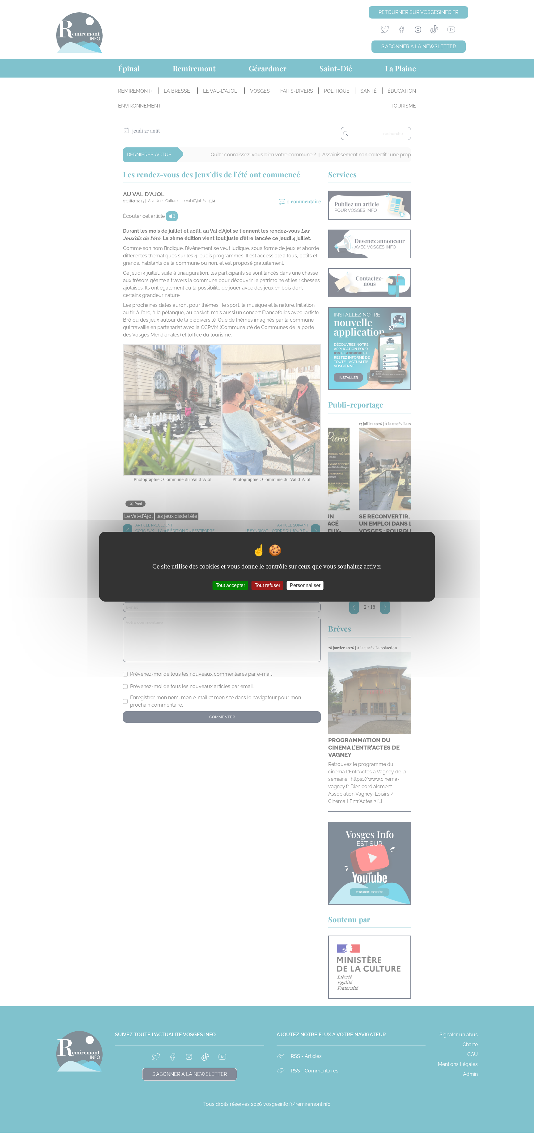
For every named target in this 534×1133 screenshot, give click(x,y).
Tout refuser (267, 585)
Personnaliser (305, 585)
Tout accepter (230, 585)
